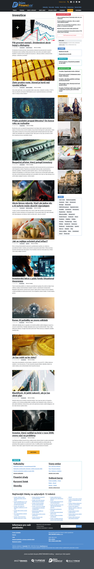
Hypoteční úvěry (74, 207)
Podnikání (62, 10)
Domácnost (72, 202)
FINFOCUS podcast (64, 207)
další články (33, 452)
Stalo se (61, 228)
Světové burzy (70, 7)
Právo (74, 221)
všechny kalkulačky (18, 473)
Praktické (16, 460)
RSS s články (52, 539)
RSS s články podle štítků (55, 541)
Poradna (22, 10)
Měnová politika (63, 214)
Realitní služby (62, 44)
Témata (15, 10)
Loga (13, 537)
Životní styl (66, 233)
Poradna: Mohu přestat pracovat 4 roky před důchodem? (56, 502)
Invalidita (61, 209)
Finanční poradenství (63, 42)
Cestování (61, 202)
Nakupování (72, 214)
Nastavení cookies (16, 541)
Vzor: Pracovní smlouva (54, 468)
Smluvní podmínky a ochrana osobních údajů (23, 539)
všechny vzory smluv (54, 473)
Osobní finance (63, 216)
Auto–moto (62, 199)
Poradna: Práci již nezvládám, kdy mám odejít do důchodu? (38, 504)
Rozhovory (74, 224)
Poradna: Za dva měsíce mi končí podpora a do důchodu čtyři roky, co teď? (75, 500)
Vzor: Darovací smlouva (54, 466)
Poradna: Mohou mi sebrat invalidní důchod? (74, 511)
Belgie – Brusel (52, 483)
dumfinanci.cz (43, 546)
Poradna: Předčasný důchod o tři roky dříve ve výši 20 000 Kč (75, 504)
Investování (68, 209)
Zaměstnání (76, 231)
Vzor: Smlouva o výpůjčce (55, 471)
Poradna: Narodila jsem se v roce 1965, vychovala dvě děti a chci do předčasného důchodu (20, 503)
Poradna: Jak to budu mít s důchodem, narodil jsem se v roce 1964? (20, 507)
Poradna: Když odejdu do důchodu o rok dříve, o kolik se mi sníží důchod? (75, 508)
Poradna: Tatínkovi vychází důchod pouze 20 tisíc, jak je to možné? (20, 499)
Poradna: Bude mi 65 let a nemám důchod (20, 511)
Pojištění (68, 219)
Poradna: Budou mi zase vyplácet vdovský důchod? (75, 515)
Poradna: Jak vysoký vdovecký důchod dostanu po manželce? (38, 501)
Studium (67, 228)
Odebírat (79, 526)
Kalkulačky (45, 7)
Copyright (25, 546)
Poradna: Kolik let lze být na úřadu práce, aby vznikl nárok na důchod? (56, 499)
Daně (67, 202)
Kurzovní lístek (78, 7)
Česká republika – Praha (55, 480)
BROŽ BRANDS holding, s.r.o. (56, 534)
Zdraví (60, 233)
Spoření (77, 226)
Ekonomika (78, 10)
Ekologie (61, 204)
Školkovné (61, 226)
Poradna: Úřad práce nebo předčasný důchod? (37, 518)
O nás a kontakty (16, 532)
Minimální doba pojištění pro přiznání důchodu (37, 511)
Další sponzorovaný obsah (69, 35)
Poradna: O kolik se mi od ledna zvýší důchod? (56, 516)
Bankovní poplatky (71, 199)
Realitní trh (67, 224)
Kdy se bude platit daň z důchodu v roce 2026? (20, 514)
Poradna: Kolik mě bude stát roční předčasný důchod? (74, 518)
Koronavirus (76, 209)
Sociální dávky (69, 226)
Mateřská (69, 212)
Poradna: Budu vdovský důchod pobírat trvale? (56, 513)
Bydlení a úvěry (52, 10)
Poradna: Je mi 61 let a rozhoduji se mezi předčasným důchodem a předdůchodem (38, 508)
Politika (73, 219)
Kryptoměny (62, 212)
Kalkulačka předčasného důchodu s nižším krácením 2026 (27, 468)
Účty (72, 228)
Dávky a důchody (31, 10)
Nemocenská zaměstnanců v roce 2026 (56, 510)
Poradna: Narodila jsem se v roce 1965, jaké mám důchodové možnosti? (56, 506)
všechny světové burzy (54, 487)
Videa (69, 231)
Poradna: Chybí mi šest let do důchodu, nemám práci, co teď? (20, 517)
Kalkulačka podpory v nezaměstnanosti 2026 (24, 466)
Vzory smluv (51, 7)
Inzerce (14, 534)
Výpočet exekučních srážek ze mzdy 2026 (23, 471)
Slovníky (57, 7)
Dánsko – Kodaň (53, 485)
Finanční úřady (63, 7)
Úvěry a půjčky (62, 231)
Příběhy (61, 224)
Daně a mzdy (42, 10)
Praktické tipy (68, 221)
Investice (70, 10)
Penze (76, 216)
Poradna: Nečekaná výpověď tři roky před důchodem (38, 498)
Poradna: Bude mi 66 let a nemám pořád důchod (38, 515)
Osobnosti (70, 216)
